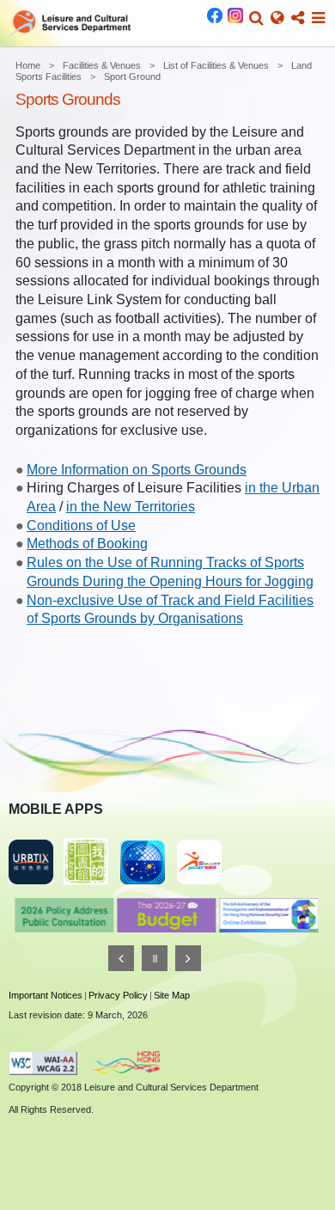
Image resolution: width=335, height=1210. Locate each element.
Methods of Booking (87, 543)
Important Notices (45, 995)
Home (27, 65)
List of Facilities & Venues (216, 65)
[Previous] (121, 958)
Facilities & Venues (102, 65)
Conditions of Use (81, 525)
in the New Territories (130, 506)
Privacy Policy (118, 995)
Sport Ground (132, 76)
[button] (256, 18)
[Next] (188, 958)
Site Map (172, 995)
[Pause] (155, 958)
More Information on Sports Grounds (137, 469)
